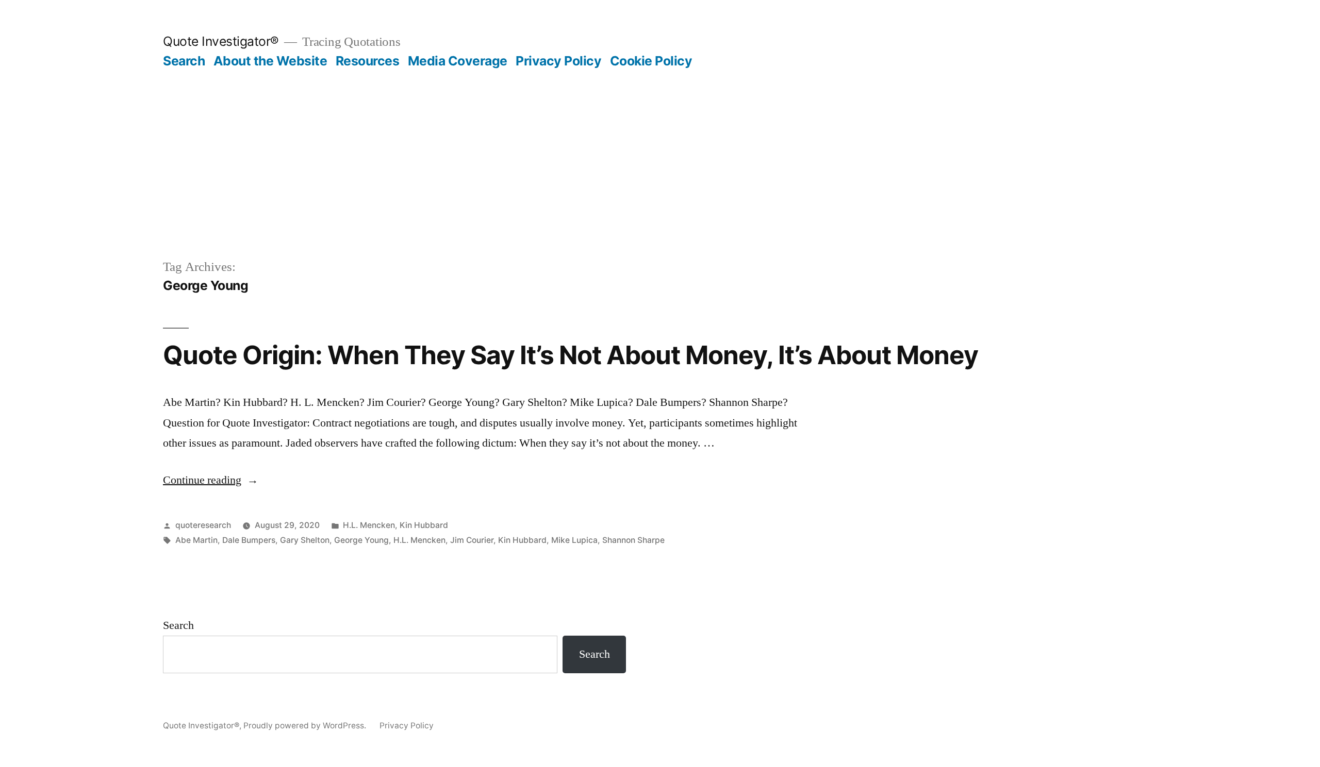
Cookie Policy (651, 61)
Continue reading (210, 480)
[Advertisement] (660, 146)
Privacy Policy (558, 61)
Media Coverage (457, 61)
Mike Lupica (574, 540)
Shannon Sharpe (633, 540)
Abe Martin (196, 540)
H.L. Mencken (369, 525)
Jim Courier (471, 540)
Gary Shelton (304, 540)
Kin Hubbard (424, 525)
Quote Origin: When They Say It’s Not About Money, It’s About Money (570, 354)
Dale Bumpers (248, 540)
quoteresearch (203, 525)
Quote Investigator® (221, 41)
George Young (361, 540)
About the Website (270, 61)
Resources (368, 61)
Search (184, 61)
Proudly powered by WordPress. (305, 725)
